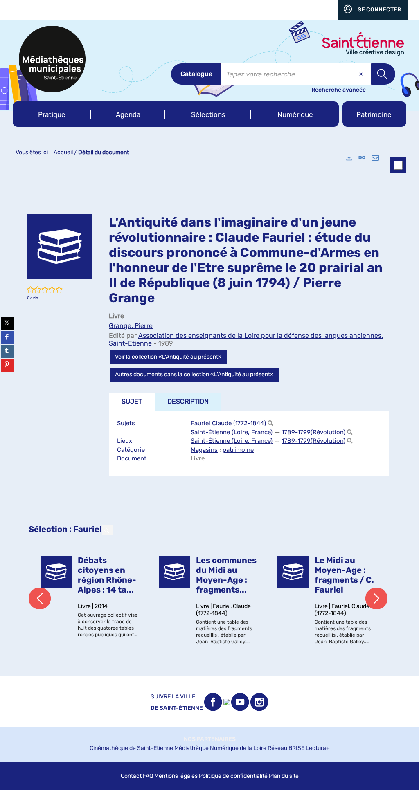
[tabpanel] (209, 411)
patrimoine (238, 449)
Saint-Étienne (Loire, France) (232, 432)
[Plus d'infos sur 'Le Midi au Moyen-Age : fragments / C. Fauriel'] (293, 571)
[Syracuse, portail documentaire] (52, 59)
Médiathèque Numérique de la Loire (220, 748)
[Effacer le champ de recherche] (362, 74)
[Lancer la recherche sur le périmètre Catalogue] (383, 74)
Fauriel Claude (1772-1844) (228, 423)
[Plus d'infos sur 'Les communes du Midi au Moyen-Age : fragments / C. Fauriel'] (174, 571)
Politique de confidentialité (233, 775)
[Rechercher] (270, 423)
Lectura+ (318, 748)
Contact (131, 775)
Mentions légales (176, 775)
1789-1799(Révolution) (313, 432)
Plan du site (284, 775)
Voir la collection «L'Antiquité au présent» (168, 356)
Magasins (204, 449)
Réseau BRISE (286, 748)
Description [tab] (188, 401)
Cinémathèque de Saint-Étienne (131, 748)
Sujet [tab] (132, 401)
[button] (52, 114)
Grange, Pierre (131, 326)
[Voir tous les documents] (107, 530)
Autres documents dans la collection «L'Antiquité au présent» (194, 374)
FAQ (148, 775)
